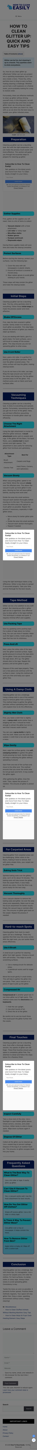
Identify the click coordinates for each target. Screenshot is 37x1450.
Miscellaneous (10, 1307)
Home (5, 1427)
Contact (6, 1436)
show (20, 54)
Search (28, 1409)
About (5, 1430)
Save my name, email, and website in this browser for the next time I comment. (19, 1375)
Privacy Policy (8, 1433)
